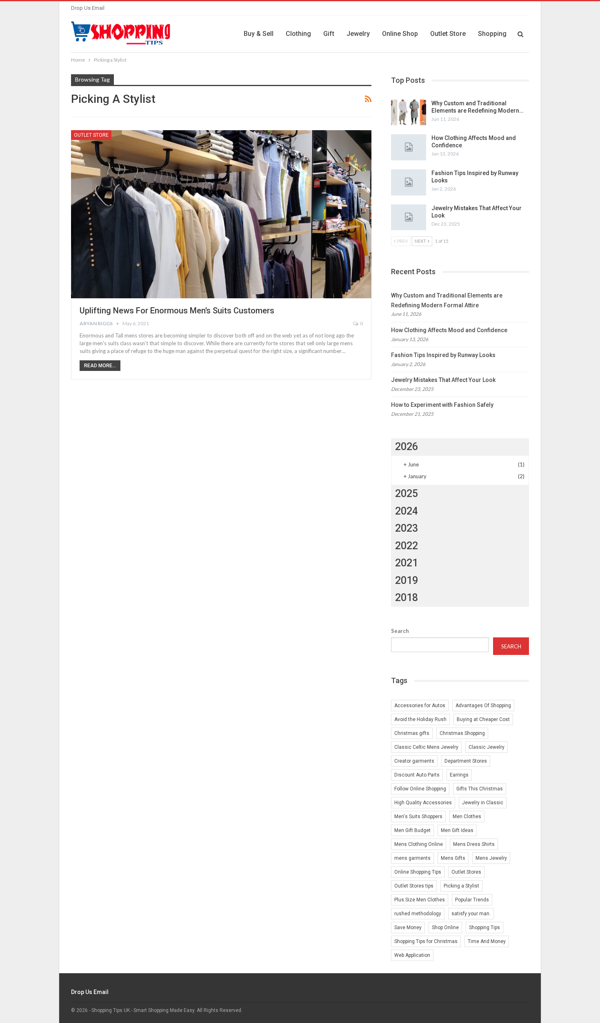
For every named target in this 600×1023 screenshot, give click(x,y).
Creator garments (414, 761)
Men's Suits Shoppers (418, 816)
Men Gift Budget (412, 830)
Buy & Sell (258, 34)
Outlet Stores (466, 872)
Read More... (100, 365)
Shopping (492, 34)
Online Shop (400, 34)
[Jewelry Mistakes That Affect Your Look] (408, 217)
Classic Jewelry (486, 747)
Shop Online (445, 927)
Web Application (412, 955)
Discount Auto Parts (417, 775)
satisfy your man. (471, 913)
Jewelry (358, 34)
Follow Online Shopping (420, 789)
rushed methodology (417, 913)
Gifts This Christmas (479, 789)
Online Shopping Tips (417, 872)
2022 (406, 546)
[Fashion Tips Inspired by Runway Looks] (408, 182)
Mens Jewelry (491, 858)
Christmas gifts (411, 733)
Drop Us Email (87, 8)
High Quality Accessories (423, 803)
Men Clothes (467, 816)
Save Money (408, 927)
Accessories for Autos (419, 705)
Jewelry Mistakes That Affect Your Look (443, 380)
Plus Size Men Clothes (419, 900)
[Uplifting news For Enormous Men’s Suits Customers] (221, 214)
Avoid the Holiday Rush (420, 719)
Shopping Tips (484, 927)
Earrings (459, 775)
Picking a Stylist (461, 886)
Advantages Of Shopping (483, 705)
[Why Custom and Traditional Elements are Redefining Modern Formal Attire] (408, 113)
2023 (406, 528)
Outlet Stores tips (413, 886)
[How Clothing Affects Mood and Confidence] (408, 147)
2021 (406, 563)
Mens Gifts (453, 858)
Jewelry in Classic (482, 803)
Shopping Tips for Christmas (426, 941)
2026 (406, 447)
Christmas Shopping (462, 733)
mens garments (412, 858)
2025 (406, 493)
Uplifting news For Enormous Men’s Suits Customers (177, 310)
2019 (406, 580)
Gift (328, 34)
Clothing (298, 34)
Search (400, 631)
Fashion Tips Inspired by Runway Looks (443, 355)
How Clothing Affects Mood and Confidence (449, 330)
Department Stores (465, 761)
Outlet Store (448, 34)
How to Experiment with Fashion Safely (442, 405)
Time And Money (487, 941)
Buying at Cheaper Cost (483, 719)
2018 (406, 598)
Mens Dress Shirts (474, 844)
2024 (406, 511)
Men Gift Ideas (457, 830)
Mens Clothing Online (418, 844)
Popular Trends (472, 900)
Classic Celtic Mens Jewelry (426, 747)
